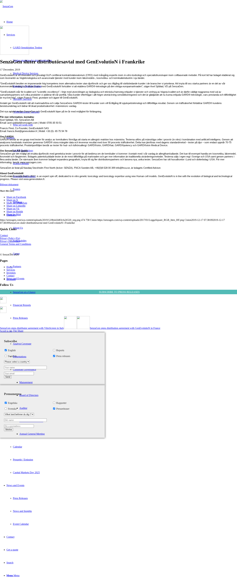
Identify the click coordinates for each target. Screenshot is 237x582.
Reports (60, 350)
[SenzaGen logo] (14, 53)
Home (9, 267)
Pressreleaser (62, 408)
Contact (4, 235)
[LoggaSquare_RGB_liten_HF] (6, 6)
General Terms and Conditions (15, 244)
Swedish (12, 356)
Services (10, 269)
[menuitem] (121, 376)
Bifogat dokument (9, 184)
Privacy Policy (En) (10, 238)
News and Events (15, 278)
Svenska (12, 408)
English (12, 350)
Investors (11, 272)
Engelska (12, 403)
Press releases (63, 356)
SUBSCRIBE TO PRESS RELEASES (119, 292)
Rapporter (61, 403)
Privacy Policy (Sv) (10, 241)
